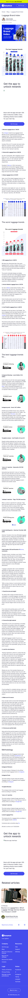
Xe (19, 823)
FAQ (16, 947)
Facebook (18, 969)
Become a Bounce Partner (7, 952)
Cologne (6, 133)
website (15, 819)
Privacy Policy (6, 972)
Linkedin (17, 979)
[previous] (19, 925)
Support (17, 949)
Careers (4, 962)
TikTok (17, 977)
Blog (8, 12)
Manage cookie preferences (6, 975)
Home (3, 12)
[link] (21, 5)
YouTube (17, 981)
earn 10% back (18, 1)
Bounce (22, 549)
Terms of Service (7, 969)
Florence (13, 414)
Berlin (8, 287)
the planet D (18, 755)
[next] (24, 925)
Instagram (21, 771)
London (4, 315)
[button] (14, 124)
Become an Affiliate (5, 956)
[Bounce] (7, 5)
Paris (3, 386)
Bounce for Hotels (7, 959)
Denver (9, 165)
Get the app (5, 947)
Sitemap (17, 951)
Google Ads (19, 801)
